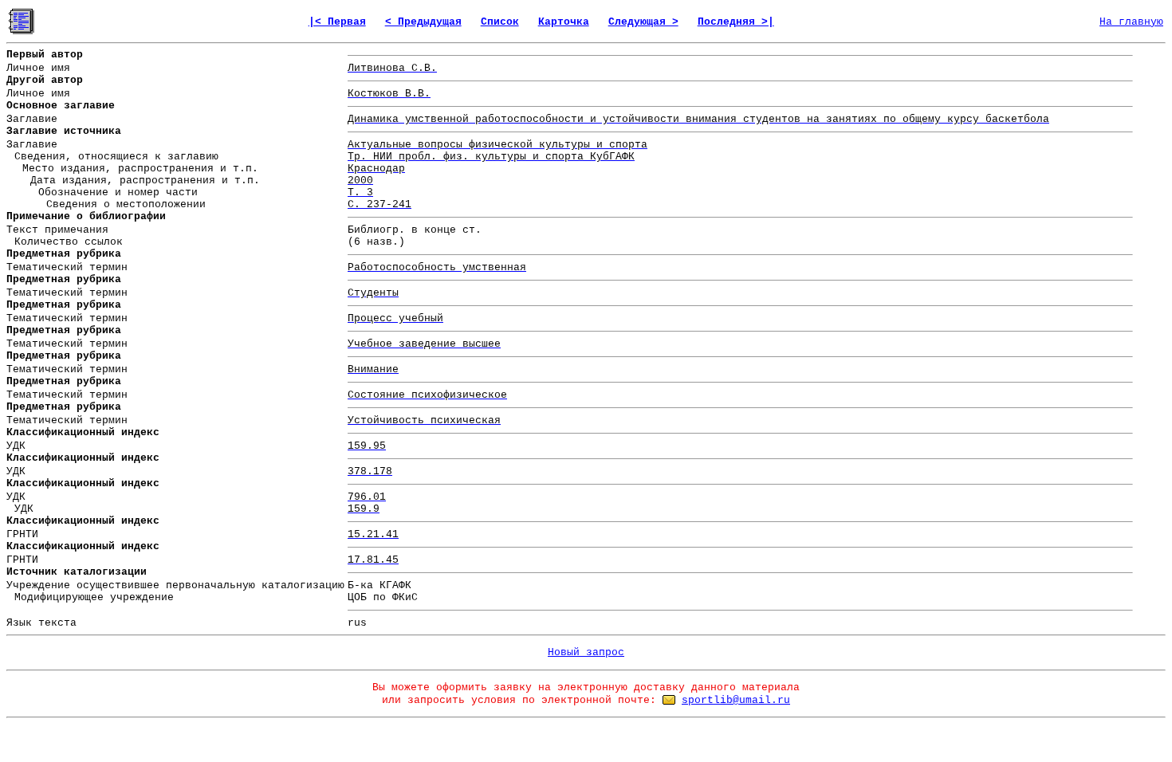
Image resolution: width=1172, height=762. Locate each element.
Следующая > (643, 22)
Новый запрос (586, 652)
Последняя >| (736, 22)
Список (500, 22)
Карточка (563, 22)
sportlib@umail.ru (736, 700)
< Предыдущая (423, 22)
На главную (1131, 22)
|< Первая (337, 22)
